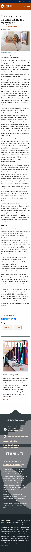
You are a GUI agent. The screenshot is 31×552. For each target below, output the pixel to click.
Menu (28, 6)
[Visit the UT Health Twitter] (17, 455)
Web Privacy (5, 520)
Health (17, 327)
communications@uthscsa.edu (17, 436)
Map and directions (15, 430)
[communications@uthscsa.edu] (4, 436)
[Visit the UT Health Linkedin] (14, 455)
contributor (12, 27)
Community (7, 327)
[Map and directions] (5, 429)
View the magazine (10, 400)
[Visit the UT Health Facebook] (7, 455)
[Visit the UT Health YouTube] (21, 455)
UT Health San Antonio (12, 465)
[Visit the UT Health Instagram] (11, 455)
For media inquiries (10, 441)
